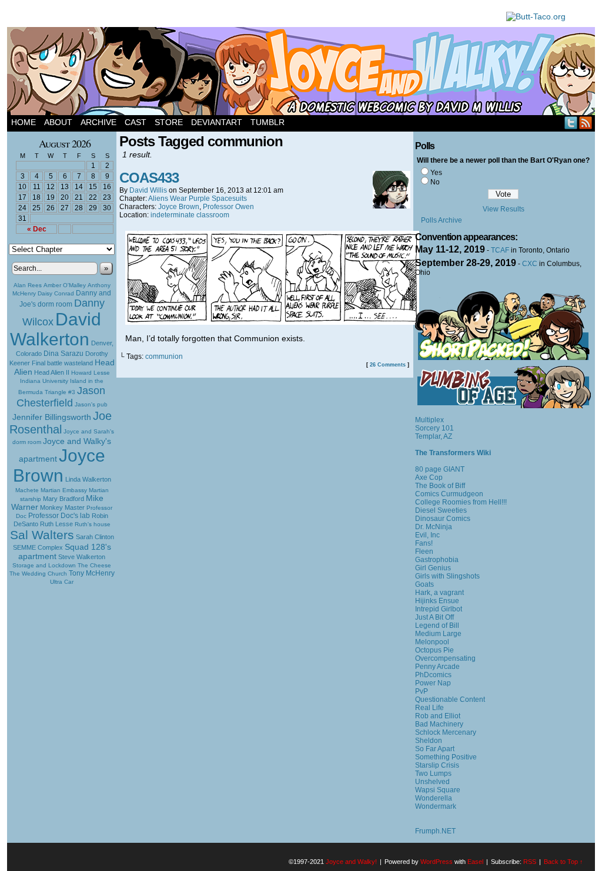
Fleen (424, 551)
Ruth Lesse (56, 523)
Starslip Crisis (437, 765)
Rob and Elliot (437, 716)
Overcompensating (445, 658)
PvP (421, 691)
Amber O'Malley (65, 285)
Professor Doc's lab (59, 515)
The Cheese (94, 565)
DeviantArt (216, 122)
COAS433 (149, 178)
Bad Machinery (439, 724)
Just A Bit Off (434, 617)
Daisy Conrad (56, 293)
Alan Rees (28, 285)
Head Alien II (51, 372)
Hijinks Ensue (437, 601)
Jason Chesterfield (61, 397)
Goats (424, 584)
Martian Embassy (64, 490)
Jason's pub (91, 404)
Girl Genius (433, 568)
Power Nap (433, 683)
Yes (436, 173)
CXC (529, 264)
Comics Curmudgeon (449, 494)
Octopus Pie (434, 650)
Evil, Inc (427, 535)
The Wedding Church (38, 573)
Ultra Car (61, 582)
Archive (98, 122)
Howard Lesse (90, 372)
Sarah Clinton (95, 536)
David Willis (148, 190)
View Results (503, 209)
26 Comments (388, 365)
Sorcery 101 (434, 428)
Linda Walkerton (88, 479)
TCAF (500, 250)
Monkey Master (62, 507)
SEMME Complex (38, 547)
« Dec (36, 229)
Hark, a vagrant (439, 592)
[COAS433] (272, 322)
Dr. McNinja (433, 527)
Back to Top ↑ (563, 861)
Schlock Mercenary (445, 732)
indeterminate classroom (189, 215)
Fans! (424, 543)
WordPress (436, 861)
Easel (475, 861)
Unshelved (432, 782)
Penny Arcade (437, 667)
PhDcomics (433, 675)
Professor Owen (228, 207)
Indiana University (44, 381)
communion (164, 356)
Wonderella (433, 798)
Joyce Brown (59, 465)
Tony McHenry (92, 573)
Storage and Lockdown (44, 565)
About (58, 122)
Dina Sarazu (63, 353)
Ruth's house (93, 524)
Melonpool (432, 642)
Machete (27, 490)
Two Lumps (433, 773)
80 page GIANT (439, 469)
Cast (135, 122)
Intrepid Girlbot (438, 609)
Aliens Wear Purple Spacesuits (197, 198)
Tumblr (267, 122)
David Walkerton (55, 329)
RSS (585, 122)
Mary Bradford (63, 498)
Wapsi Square (437, 790)
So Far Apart (434, 749)
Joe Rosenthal (60, 422)
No (435, 182)
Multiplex (429, 420)
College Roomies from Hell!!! (461, 502)
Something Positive (446, 757)
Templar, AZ (433, 436)
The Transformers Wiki (453, 453)
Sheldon (428, 741)
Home (23, 122)
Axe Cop (429, 477)
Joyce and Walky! (302, 73)
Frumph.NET (435, 831)
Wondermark (435, 806)
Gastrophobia (437, 560)
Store (169, 122)
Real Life (429, 708)
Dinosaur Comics (442, 518)
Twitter (571, 122)
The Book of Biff (440, 486)
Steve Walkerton (81, 556)
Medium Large (438, 634)
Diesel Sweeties (441, 510)
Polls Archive (441, 220)
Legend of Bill (437, 625)
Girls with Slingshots (447, 576)
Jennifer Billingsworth (51, 417)
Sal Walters (42, 535)
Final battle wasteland (62, 362)
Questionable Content (450, 699)
